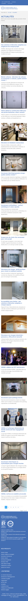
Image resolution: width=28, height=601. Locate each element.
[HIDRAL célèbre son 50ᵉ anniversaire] (14, 356)
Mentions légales (5, 589)
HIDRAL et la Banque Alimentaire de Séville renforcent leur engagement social (12, 429)
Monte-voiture (4, 558)
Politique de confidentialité (7, 588)
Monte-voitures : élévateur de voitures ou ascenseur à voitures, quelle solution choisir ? (14, 78)
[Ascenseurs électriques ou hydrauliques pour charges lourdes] (14, 451)
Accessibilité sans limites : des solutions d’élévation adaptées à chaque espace (11, 303)
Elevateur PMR (4, 561)
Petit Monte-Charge (5, 563)
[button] (26, 8)
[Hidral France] (9, 8)
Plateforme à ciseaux (6, 565)
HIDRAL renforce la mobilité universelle (13, 494)
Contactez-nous (5, 586)
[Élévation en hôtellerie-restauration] (14, 132)
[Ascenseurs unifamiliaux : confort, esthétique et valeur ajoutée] (14, 194)
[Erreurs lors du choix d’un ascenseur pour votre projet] (14, 226)
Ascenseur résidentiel (6, 560)
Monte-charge (4, 552)
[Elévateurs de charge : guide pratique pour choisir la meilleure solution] (14, 258)
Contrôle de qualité (5, 578)
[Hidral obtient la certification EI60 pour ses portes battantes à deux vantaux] (14, 99)
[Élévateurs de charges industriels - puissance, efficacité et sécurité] (14, 324)
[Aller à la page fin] (22, 506)
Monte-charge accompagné (7, 554)
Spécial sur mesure (5, 567)
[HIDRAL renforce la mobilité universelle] (14, 483)
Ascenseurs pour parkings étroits (11, 397)
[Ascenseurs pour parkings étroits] (14, 386)
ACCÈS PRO (4, 582)
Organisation (4, 580)
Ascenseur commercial (6, 556)
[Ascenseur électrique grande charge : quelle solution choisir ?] (14, 162)
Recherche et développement (8, 576)
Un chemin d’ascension (6, 575)
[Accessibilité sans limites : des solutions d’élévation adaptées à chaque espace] (14, 290)
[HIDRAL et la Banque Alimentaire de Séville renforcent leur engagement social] (14, 417)
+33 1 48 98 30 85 (6, 2)
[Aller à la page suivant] (20, 506)
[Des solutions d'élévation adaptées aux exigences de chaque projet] (14, 34)
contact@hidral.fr (20, 595)
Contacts (14, 2)
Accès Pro (10, 3)
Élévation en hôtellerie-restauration (12, 143)
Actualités (4, 3)
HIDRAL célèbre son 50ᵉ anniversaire (13, 367)
